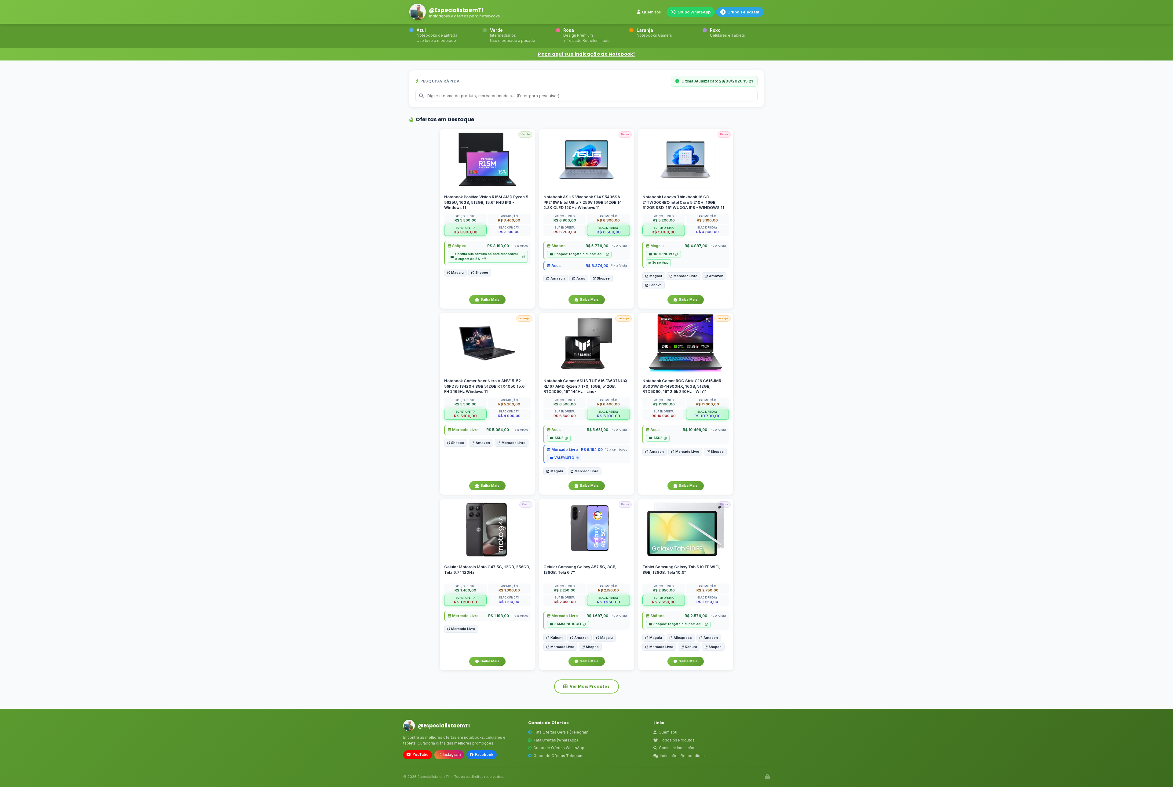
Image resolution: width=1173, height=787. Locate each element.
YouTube (420, 754)
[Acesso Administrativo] (767, 777)
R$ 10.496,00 (695, 430)
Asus (555, 265)
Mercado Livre (685, 276)
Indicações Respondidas (682, 755)
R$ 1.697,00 (597, 615)
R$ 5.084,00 (497, 430)
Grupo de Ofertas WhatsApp (558, 747)
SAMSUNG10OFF (568, 624)
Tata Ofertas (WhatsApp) (555, 740)
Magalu (457, 272)
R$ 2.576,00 (696, 615)
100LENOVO (663, 254)
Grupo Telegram (743, 11)
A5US (559, 438)
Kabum (556, 637)
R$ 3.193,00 (498, 245)
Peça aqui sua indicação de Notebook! (586, 54)
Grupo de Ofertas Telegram (558, 755)
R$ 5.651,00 (597, 430)
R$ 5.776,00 (596, 245)
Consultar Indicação (676, 747)
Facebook (484, 754)
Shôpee (458, 245)
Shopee (481, 272)
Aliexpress (683, 637)
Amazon (557, 278)
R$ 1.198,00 (498, 615)
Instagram (452, 754)
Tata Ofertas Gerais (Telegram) (562, 732)
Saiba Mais (490, 299)
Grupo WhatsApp (694, 11)
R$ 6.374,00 (596, 265)
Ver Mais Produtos (590, 686)
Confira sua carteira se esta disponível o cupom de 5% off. (486, 256)
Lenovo (655, 285)
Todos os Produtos (677, 740)
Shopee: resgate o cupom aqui (579, 254)
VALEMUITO (564, 458)
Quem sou (651, 11)
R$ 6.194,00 (591, 449)
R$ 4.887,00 (696, 245)
